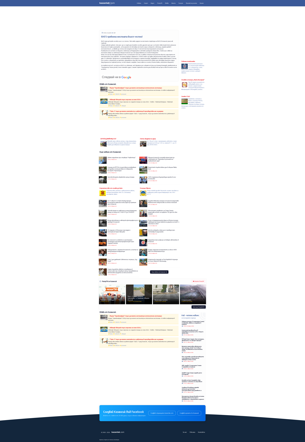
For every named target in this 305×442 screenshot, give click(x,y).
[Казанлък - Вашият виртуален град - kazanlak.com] (107, 3)
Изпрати (199, 281)
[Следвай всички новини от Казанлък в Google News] (116, 76)
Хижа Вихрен (116, 439)
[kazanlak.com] (118, 432)
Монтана (112, 439)
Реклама (192, 432)
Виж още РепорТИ (198, 307)
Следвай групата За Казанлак (189, 413)
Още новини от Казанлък (159, 272)
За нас (185, 432)
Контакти (201, 432)
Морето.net (106, 439)
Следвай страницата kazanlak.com (162, 413)
